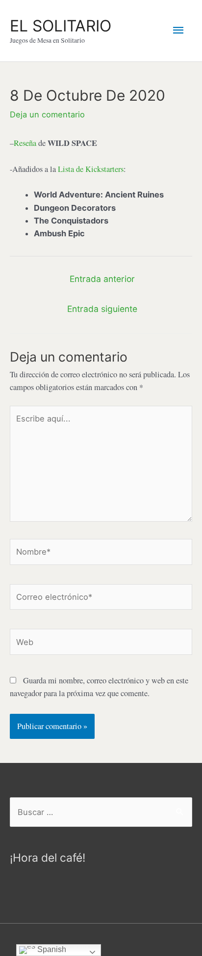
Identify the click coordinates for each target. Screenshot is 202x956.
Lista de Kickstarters (91, 169)
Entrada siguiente (102, 309)
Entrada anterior (102, 279)
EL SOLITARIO (60, 25)
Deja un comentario (47, 114)
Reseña (25, 143)
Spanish (50, 949)
